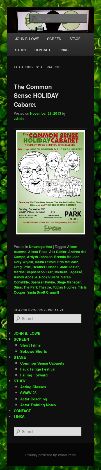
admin (19, 118)
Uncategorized (40, 246)
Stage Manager (69, 282)
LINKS (63, 49)
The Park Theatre (37, 287)
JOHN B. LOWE (27, 38)
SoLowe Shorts (33, 351)
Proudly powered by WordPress (50, 454)
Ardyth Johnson (39, 256)
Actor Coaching (33, 399)
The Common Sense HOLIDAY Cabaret (36, 95)
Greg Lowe (22, 266)
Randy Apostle (25, 277)
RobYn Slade (49, 277)
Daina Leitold (45, 261)
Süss (18, 287)
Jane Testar (69, 266)
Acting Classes (33, 386)
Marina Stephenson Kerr (33, 271)
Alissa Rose (37, 251)
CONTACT (42, 49)
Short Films (30, 345)
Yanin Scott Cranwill (43, 292)
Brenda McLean (66, 256)
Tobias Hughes (64, 287)
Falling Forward (34, 375)
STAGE (20, 357)
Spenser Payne (43, 282)
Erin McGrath (67, 261)
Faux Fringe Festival (38, 369)
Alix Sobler (57, 251)
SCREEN (21, 339)
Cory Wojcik (23, 261)
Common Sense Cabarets (42, 363)
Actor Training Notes (38, 404)
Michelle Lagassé (68, 271)
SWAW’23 (28, 392)
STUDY (20, 49)
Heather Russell (45, 266)
